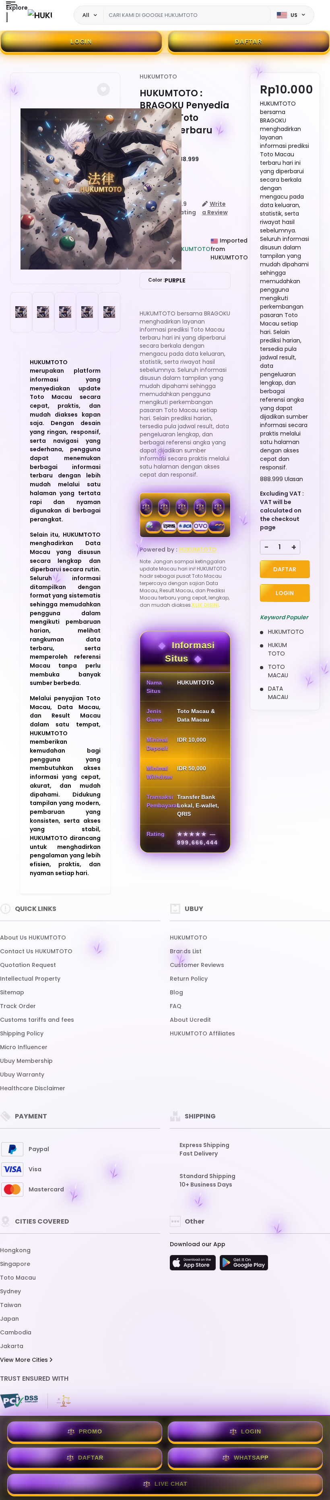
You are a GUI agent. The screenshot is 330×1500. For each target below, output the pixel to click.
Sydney (10, 1291)
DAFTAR (248, 41)
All (85, 15)
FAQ (176, 1006)
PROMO (90, 1431)
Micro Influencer (23, 1047)
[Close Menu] (7, 17)
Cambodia (15, 1332)
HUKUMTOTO (158, 77)
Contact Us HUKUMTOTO (36, 951)
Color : (167, 280)
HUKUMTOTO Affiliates (202, 1033)
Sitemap (12, 992)
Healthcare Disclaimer (32, 1088)
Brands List (186, 951)
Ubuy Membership (26, 1061)
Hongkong (15, 1250)
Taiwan (10, 1305)
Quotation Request (28, 965)
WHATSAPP (251, 1457)
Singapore (15, 1264)
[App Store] (194, 1265)
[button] (103, 89)
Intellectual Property (30, 979)
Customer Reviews (197, 965)
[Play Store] (244, 1265)
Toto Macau (18, 1278)
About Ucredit (190, 1020)
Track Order (18, 1006)
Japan (9, 1319)
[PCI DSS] (19, 1401)
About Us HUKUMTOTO (33, 938)
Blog (176, 992)
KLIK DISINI (205, 605)
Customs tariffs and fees (37, 1020)
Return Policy (189, 979)
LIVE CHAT (171, 1484)
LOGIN (81, 41)
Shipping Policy (21, 1033)
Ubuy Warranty (22, 1075)
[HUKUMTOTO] (40, 15)
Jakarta (11, 1346)
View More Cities (25, 1360)
